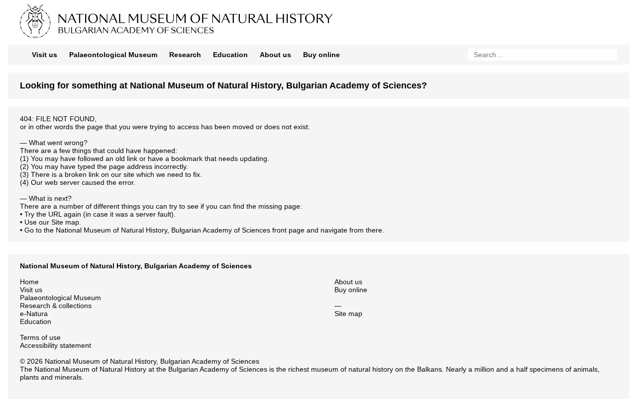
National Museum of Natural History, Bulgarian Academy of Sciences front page (180, 230)
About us (275, 55)
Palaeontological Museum (113, 55)
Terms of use (40, 337)
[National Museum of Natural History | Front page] (238, 38)
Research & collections (56, 306)
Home (29, 282)
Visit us (44, 55)
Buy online (321, 55)
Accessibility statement (55, 345)
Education (230, 55)
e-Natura (34, 314)
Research (185, 55)
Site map (65, 222)
